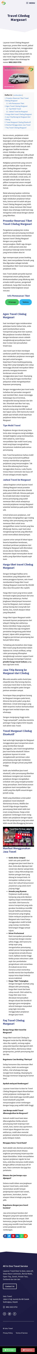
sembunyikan (18, 95)
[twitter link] (9, 1313)
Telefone (25, 302)
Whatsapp (12, 302)
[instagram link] (4, 1313)
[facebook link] (14, 1313)
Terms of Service (22, 1333)
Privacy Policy (8, 1333)
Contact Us (9, 1286)
